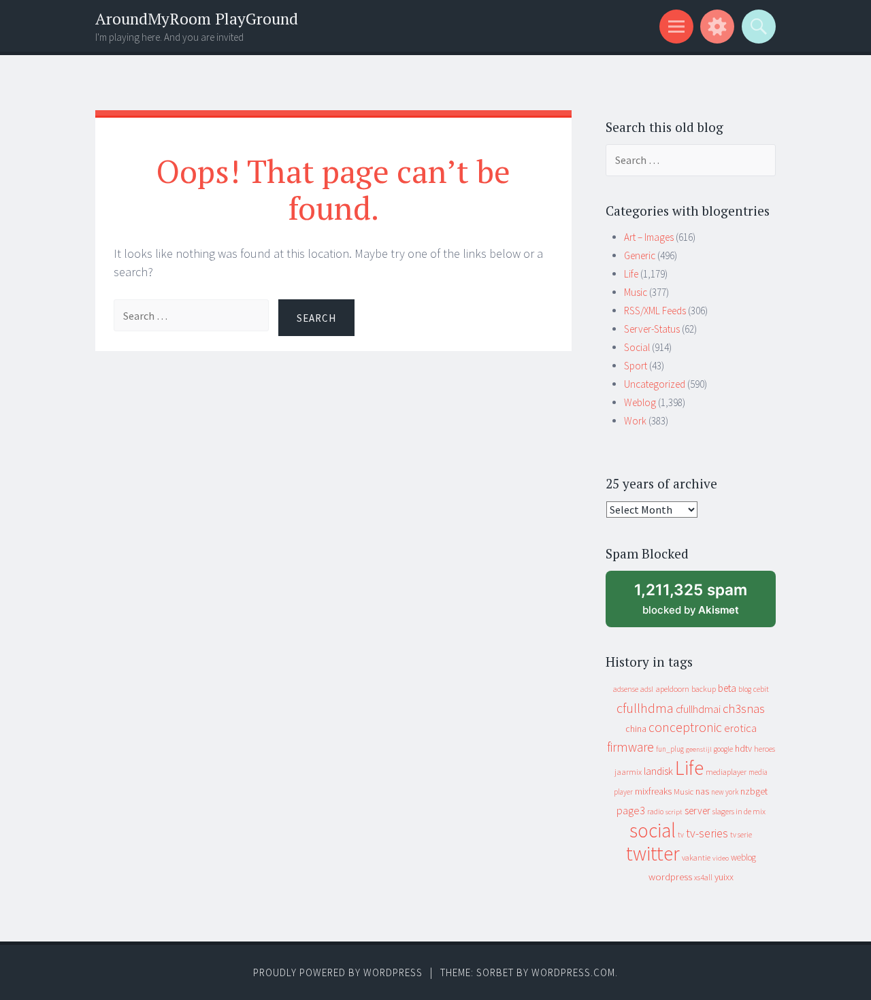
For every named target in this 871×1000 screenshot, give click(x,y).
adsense (625, 689)
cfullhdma (645, 707)
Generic (639, 255)
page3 (631, 810)
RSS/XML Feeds (655, 310)
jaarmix (628, 772)
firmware (630, 747)
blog (744, 689)
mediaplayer (726, 772)
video (720, 858)
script (674, 811)
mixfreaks (653, 791)
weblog (743, 857)
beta (727, 688)
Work (635, 420)
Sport (635, 365)
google (723, 749)
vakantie (696, 857)
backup (703, 689)
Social (637, 347)
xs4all (703, 877)
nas (702, 791)
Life (631, 273)
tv (681, 834)
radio (655, 811)
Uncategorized (654, 384)
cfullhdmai (698, 709)
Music (635, 292)
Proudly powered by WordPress (338, 972)
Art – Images (649, 237)
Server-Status (652, 328)
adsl (646, 689)
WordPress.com (573, 972)
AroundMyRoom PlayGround (196, 18)
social (652, 830)
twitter (653, 853)
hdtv (743, 748)
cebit (761, 689)
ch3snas (744, 708)
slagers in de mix (739, 811)
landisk (658, 771)
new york (724, 792)
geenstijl (699, 749)
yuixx (724, 877)
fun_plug (670, 749)
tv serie (741, 834)
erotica (740, 728)
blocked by (703, 603)
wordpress (670, 876)
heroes (764, 749)
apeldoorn (672, 689)
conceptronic (685, 727)
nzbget (754, 791)
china (635, 729)
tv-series (707, 833)
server (697, 810)
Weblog (640, 402)
